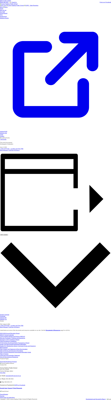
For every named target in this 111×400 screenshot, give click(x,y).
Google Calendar (4, 314)
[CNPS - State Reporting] (31, 5)
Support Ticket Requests (15, 388)
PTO (1, 15)
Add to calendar (4, 234)
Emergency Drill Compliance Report (9, 339)
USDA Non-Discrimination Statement (10, 355)
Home (1, 8)
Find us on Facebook (105, 2)
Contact (2, 136)
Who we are (3, 10)
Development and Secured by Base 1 (96, 399)
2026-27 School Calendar (7, 335)
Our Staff (2, 12)
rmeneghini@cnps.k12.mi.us (13, 375)
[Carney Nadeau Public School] (9, 4)
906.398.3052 (4, 2)
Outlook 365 (3, 317)
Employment (3, 16)
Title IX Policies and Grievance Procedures (11, 350)
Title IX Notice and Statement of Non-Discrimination (13, 349)
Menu (1, 7)
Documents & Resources (53, 330)
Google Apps (3, 388)
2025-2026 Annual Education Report (10, 333)
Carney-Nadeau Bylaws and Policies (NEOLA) (12, 336)
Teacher (2, 396)
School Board (3, 13)
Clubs (1, 134)
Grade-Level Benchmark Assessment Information (13, 344)
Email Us (14, 2)
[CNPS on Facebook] (19, 385)
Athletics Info (3, 133)
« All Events (3, 139)
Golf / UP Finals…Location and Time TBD (11, 148)
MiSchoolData (4, 347)
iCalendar (2, 316)
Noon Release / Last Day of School (10, 150)
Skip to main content (5, 0)
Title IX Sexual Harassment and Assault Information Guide (15, 352)
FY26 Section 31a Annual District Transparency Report (14, 343)
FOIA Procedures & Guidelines (8, 341)
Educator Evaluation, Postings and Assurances (12, 338)
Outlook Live (3, 319)
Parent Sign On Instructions (7, 397)
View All (9, 357)
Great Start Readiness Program (8, 361)
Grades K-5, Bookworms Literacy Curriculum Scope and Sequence (18, 346)
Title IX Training (4, 354)
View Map (2, 372)
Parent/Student (4, 394)
